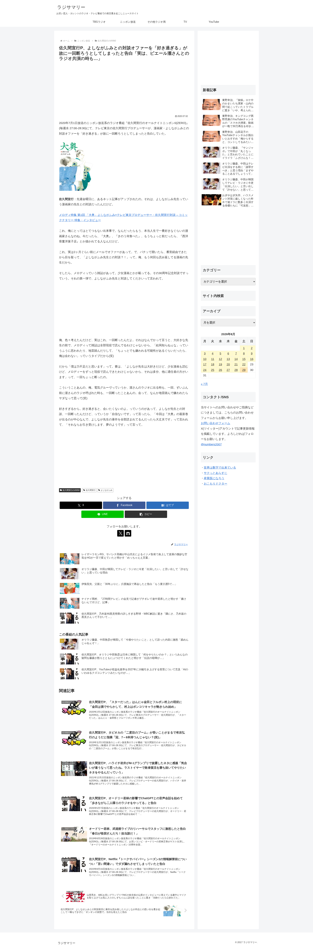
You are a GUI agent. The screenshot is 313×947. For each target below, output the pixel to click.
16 (251, 359)
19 (220, 364)
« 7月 (204, 384)
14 (236, 359)
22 (244, 364)
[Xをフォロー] (120, 533)
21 (236, 364)
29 (244, 370)
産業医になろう (214, 478)
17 (204, 364)
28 (236, 370)
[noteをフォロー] (128, 533)
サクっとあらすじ (215, 473)
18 (212, 364)
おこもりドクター (215, 483)
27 (228, 370)
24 (204, 370)
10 (204, 359)
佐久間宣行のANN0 (71, 490)
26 (220, 370)
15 (244, 359)
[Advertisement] (124, 87)
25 (212, 370)
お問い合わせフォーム (215, 423)
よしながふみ (106, 490)
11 (212, 359)
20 (228, 364)
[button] (146, 514)
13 (228, 359)
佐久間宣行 (91, 490)
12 (220, 359)
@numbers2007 (211, 444)
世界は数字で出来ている (220, 467)
